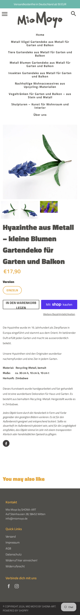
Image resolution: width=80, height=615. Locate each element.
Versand (11, 536)
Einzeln (12, 290)
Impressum (13, 542)
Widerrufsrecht (15, 566)
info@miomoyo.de (17, 518)
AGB (8, 548)
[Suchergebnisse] (73, 14)
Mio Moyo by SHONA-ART (40, 606)
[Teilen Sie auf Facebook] (6, 443)
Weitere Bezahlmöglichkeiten (59, 314)
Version (8, 281)
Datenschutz (14, 554)
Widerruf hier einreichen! (21, 560)
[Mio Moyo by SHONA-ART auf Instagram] (17, 588)
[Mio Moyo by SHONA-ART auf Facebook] (9, 588)
